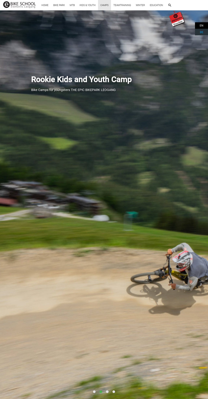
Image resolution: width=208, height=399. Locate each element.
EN (201, 25)
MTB (72, 5)
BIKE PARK (59, 5)
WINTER (140, 5)
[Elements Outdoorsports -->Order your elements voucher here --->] (177, 26)
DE (201, 32)
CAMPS (104, 5)
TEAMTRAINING (122, 5)
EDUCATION (156, 5)
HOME (44, 5)
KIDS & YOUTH (88, 5)
